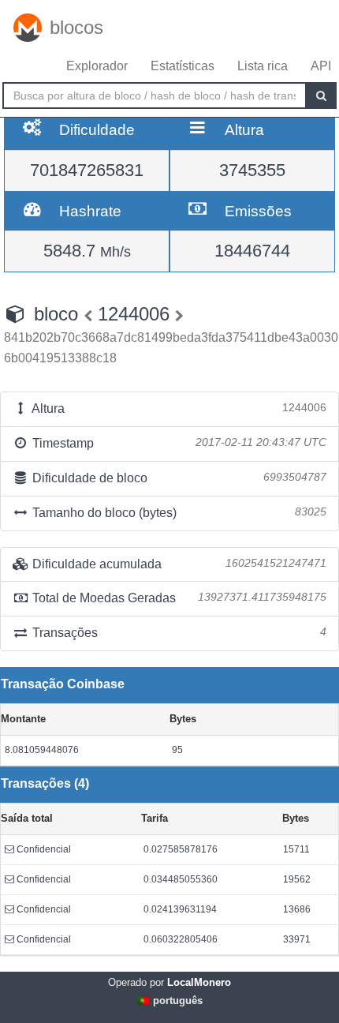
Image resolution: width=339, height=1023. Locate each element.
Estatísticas (182, 66)
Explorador (97, 66)
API (321, 66)
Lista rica (262, 66)
